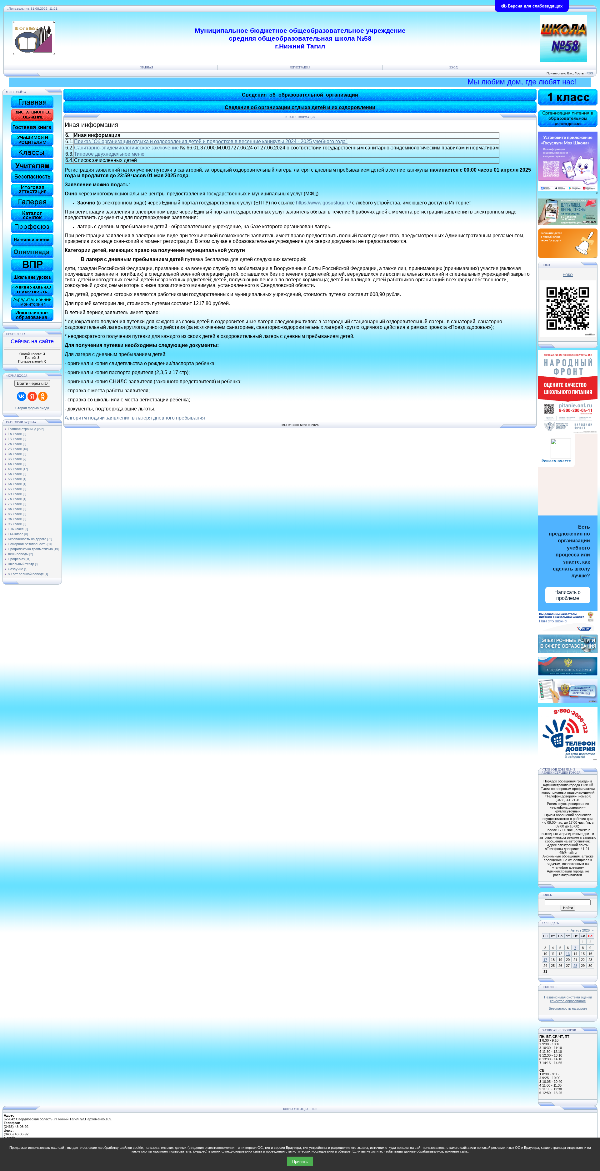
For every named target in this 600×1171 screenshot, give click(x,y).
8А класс (15, 509)
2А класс (15, 444)
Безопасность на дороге (27, 539)
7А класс (15, 499)
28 (575, 965)
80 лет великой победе (26, 574)
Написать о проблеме (567, 595)
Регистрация (300, 67)
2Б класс (15, 449)
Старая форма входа (32, 408)
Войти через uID (32, 383)
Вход (453, 67)
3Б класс (15, 459)
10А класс (16, 529)
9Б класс (15, 524)
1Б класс (15, 439)
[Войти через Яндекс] (32, 396)
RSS (590, 73)
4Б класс (15, 469)
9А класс (15, 519)
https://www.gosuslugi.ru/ (323, 202)
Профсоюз (16, 559)
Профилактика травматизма (30, 549)
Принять (300, 1161)
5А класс (15, 474)
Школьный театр (21, 564)
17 (545, 960)
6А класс (15, 484)
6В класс (15, 494)
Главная (146, 67)
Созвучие (15, 569)
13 (568, 954)
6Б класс (15, 489)
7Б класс (15, 504)
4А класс (15, 464)
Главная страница (22, 429)
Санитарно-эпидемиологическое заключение (126, 147)
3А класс (15, 454)
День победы (18, 554)
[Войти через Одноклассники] (43, 396)
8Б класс (15, 514)
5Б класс (15, 479)
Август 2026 (580, 930)
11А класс (15, 534)
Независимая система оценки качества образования (568, 999)
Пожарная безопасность (27, 544)
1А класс (15, 434)
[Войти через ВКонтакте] (21, 396)
